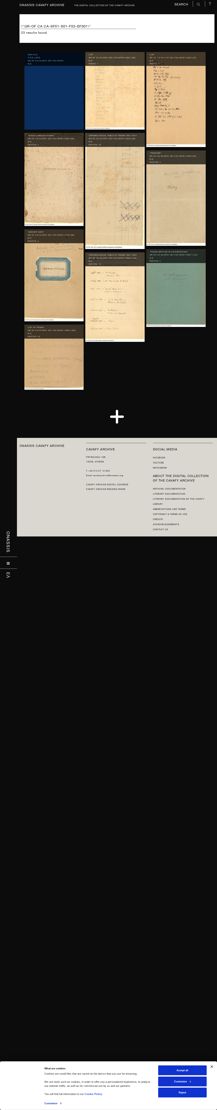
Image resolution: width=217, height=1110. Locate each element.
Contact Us (160, 529)
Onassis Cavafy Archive (42, 4)
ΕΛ (8, 575)
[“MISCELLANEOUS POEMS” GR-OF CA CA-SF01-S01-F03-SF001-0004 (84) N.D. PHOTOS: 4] (54, 179)
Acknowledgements (166, 524)
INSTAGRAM (160, 467)
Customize (50, 1103)
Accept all (182, 1070)
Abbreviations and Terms (169, 509)
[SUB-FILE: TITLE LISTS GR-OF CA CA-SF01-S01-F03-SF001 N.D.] (54, 90)
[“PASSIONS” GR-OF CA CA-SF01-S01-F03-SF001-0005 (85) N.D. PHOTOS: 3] (176, 197)
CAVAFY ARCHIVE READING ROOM (105, 489)
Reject (182, 1092)
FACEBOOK (159, 457)
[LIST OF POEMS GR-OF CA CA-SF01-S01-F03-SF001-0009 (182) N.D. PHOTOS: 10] (54, 356)
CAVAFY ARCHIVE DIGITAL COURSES (107, 484)
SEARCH (181, 4)
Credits (158, 519)
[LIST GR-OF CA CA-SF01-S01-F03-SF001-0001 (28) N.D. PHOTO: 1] (115, 90)
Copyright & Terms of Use (170, 514)
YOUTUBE (158, 462)
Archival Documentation (169, 488)
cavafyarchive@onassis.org (108, 475)
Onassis (8, 542)
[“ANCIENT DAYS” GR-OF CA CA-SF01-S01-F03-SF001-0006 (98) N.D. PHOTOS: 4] (54, 274)
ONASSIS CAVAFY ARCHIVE (42, 445)
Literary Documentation (169, 493)
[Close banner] (212, 1066)
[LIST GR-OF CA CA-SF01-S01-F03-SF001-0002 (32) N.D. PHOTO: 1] (176, 99)
